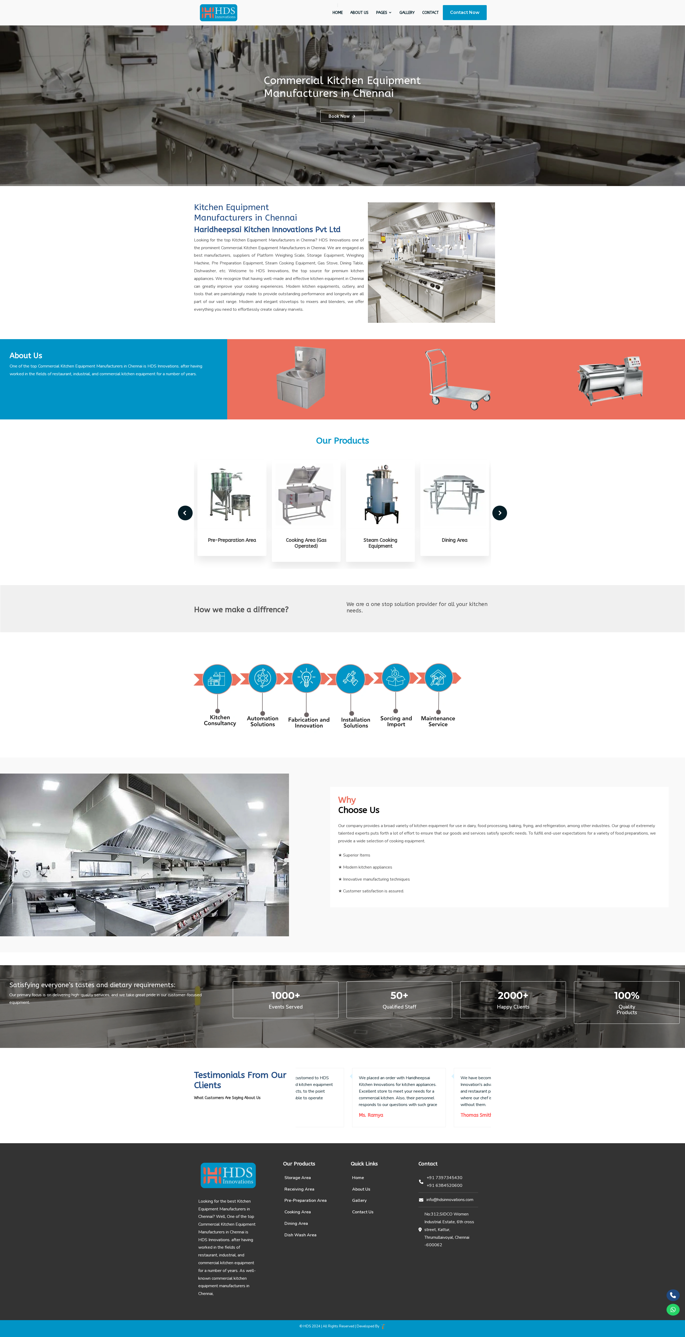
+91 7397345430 (444, 1178)
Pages (382, 12)
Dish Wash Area (300, 1235)
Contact (430, 12)
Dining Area (454, 540)
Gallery (407, 12)
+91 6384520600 (444, 1185)
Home (338, 12)
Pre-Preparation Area (231, 540)
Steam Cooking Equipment (380, 543)
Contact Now (465, 12)
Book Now (339, 116)
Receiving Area (299, 1189)
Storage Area (297, 1178)
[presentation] (185, 513)
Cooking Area (297, 1212)
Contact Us (363, 1212)
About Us (359, 12)
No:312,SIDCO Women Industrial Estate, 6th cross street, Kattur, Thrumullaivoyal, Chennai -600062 (449, 1229)
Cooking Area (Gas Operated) (305, 543)
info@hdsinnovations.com (450, 1200)
